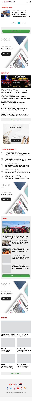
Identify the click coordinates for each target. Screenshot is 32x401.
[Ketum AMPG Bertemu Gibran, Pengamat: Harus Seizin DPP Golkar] (24, 356)
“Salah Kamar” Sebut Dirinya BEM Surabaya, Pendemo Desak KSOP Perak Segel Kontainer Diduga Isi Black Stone (21, 16)
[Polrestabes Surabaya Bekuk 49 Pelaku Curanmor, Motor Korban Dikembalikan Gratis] (6, 267)
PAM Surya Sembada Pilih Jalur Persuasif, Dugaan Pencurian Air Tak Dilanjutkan (13, 103)
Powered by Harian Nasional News (16, 390)
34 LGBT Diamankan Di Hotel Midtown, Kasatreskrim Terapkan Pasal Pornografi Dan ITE (20, 250)
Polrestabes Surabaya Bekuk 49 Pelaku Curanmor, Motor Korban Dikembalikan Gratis (20, 265)
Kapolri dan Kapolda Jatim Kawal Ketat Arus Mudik (20, 242)
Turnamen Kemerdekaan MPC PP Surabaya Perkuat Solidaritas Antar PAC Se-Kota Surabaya (18, 160)
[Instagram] (14, 386)
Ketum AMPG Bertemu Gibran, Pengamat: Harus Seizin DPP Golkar (23, 364)
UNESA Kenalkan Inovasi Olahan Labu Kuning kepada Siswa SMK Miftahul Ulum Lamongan (17, 177)
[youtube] (18, 386)
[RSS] (25, 386)
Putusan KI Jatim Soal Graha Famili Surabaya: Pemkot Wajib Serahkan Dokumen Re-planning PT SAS (15, 115)
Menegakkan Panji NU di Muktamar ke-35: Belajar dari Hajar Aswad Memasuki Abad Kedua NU (17, 171)
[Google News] (21, 386)
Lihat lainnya (15, 31)
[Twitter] (11, 386)
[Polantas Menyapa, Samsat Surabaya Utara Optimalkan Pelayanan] (6, 258)
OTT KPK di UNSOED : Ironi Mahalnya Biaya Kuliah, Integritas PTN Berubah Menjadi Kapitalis (17, 154)
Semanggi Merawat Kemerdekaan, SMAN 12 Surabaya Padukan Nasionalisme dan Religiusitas (17, 165)
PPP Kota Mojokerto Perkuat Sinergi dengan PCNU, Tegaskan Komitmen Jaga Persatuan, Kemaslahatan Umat (7, 348)
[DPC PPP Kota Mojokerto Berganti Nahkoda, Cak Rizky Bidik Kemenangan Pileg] (8, 356)
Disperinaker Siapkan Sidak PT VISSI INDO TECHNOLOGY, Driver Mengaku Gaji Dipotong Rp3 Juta (16, 97)
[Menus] (2, 1)
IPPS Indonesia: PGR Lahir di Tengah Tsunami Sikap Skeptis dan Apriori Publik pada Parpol (14, 333)
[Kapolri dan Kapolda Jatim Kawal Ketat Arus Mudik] (6, 243)
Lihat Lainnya (15, 120)
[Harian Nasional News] (9, 1)
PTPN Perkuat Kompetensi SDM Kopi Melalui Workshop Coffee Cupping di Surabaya (14, 109)
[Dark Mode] (27, 2)
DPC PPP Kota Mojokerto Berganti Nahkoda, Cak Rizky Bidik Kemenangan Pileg (7, 364)
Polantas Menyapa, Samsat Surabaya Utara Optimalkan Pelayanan (20, 257)
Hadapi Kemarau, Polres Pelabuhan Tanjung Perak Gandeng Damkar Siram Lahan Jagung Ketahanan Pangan (15, 237)
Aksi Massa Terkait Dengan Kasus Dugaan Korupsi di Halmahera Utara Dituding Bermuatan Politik (24, 348)
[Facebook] (7, 386)
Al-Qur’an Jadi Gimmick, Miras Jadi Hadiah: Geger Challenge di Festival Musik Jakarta (14, 91)
